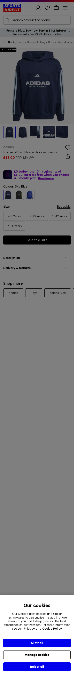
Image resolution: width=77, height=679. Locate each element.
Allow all (37, 643)
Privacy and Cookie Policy (43, 628)
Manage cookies (37, 655)
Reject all (37, 667)
